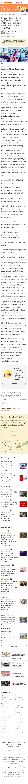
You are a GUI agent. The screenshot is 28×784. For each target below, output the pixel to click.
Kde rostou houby (10, 744)
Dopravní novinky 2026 (20, 732)
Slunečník (14, 752)
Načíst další (14, 646)
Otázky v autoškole (19, 736)
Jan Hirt (16, 701)
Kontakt (12, 770)
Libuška (3, 597)
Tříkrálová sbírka (5, 410)
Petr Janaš (6, 579)
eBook (4, 36)
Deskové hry (7, 761)
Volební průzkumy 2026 (6, 699)
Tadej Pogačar (18, 703)
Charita (14, 408)
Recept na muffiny (19, 714)
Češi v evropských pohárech (13, 746)
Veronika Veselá (5, 549)
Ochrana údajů (19, 770)
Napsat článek (14, 383)
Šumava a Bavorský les (6, 732)
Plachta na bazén (19, 750)
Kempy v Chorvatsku (6, 728)
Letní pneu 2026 (18, 728)
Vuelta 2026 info (18, 697)
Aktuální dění (6, 476)
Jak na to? (14, 435)
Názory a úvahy (6, 567)
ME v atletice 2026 (5, 718)
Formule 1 (3, 721)
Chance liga (4, 712)
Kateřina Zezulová (5, 615)
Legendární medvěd (6, 565)
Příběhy (4, 618)
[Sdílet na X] (4, 403)
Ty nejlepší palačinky (19, 712)
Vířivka (22, 754)
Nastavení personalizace (13, 774)
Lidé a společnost (7, 464)
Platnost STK (18, 738)
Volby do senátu (4, 705)
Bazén (12, 750)
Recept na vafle (18, 721)
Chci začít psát (13, 431)
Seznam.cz (19, 2)
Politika (4, 581)
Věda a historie (6, 533)
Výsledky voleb (4, 701)
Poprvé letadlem (5, 730)
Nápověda (6, 770)
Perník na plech (18, 723)
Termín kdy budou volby (6, 703)
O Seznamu (11, 768)
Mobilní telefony (19, 757)
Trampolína (8, 752)
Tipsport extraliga (5, 716)
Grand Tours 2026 (19, 707)
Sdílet (10, 36)
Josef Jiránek (4, 631)
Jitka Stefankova (11, 31)
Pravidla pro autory (8, 772)
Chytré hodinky (19, 761)
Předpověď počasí (21, 742)
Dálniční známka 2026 (20, 730)
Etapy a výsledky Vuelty (20, 699)
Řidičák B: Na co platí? (20, 734)
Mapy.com (13, 742)
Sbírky (18, 408)
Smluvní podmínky (20, 768)
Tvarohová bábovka (19, 718)
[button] (14, 54)
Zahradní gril (17, 754)
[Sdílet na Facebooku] (2, 403)
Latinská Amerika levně (6, 736)
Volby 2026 (3, 697)
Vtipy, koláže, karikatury (6, 635)
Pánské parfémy (13, 763)
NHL (2, 723)
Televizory (13, 761)
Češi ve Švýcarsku (5, 734)
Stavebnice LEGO (6, 759)
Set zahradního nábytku (8, 754)
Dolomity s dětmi (5, 738)
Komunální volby (5, 707)
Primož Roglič (18, 705)
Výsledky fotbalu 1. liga (6, 714)
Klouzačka (19, 752)
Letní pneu (22, 759)
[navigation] (2, 2)
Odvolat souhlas (19, 772)
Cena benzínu (18, 744)
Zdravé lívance (18, 716)
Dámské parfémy (15, 759)
